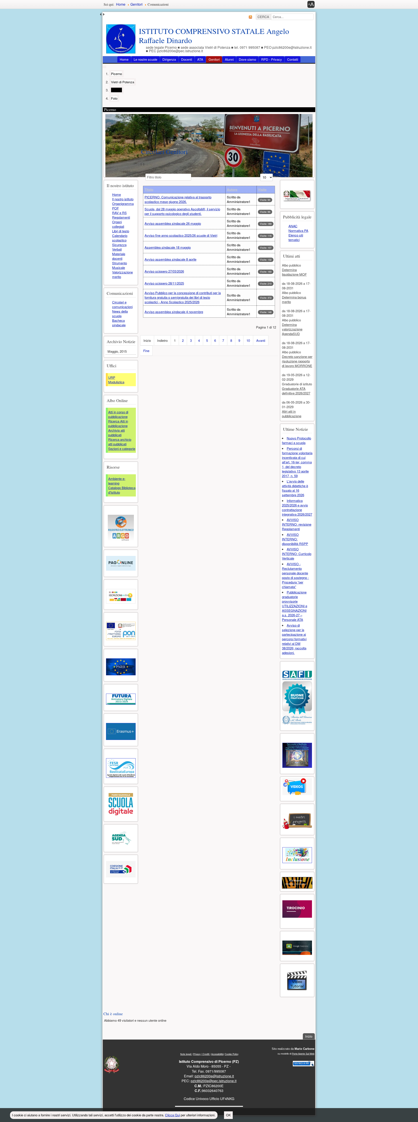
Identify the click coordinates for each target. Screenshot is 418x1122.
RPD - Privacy (271, 59)
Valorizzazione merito (122, 274)
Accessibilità (217, 1054)
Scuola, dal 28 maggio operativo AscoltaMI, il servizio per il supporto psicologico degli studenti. (182, 211)
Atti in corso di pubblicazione (118, 414)
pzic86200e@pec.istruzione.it (213, 1080)
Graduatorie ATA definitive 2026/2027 (296, 390)
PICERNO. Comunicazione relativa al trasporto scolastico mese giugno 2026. (178, 199)
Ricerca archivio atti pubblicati (119, 441)
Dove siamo (247, 59)
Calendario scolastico (119, 237)
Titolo (149, 189)
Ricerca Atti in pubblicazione (118, 423)
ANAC (292, 226)
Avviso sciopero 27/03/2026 (164, 271)
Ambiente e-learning (116, 480)
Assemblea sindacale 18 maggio (168, 247)
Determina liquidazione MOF (294, 272)
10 (248, 340)
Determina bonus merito (294, 299)
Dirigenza (169, 59)
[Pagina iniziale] (120, 39)
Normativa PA (298, 230)
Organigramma (122, 203)
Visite (262, 189)
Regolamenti (121, 217)
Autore (232, 189)
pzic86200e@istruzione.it (214, 1075)
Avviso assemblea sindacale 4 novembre (174, 311)
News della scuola (120, 313)
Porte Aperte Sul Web (303, 1053)
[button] (311, 4)
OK (228, 1115)
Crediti (206, 1054)
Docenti (186, 59)
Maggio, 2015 (117, 351)
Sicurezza (119, 244)
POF (115, 208)
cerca (263, 16)
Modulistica (116, 382)
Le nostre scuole (145, 59)
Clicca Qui (172, 1115)
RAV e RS (119, 212)
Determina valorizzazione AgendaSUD (292, 329)
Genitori (214, 59)
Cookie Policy (231, 1054)
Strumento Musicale (119, 265)
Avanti (260, 340)
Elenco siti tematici (295, 237)
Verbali (117, 249)
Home (124, 59)
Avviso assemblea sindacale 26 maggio (173, 223)
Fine (146, 350)
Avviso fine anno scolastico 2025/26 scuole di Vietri (181, 235)
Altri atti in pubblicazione (291, 413)
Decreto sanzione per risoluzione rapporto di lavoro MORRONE (297, 361)
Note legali (186, 1054)
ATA (200, 59)
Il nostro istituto (122, 199)
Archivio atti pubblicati (116, 432)
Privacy (197, 1054)
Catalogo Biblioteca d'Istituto (121, 490)
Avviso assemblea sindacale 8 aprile (170, 259)
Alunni (229, 59)
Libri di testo (120, 231)
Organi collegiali (118, 224)
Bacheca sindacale (119, 322)
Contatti (292, 59)
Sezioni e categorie (121, 448)
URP (111, 377)
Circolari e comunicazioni (122, 304)
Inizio (310, 1036)
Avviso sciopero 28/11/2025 (164, 283)
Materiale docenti (118, 256)
